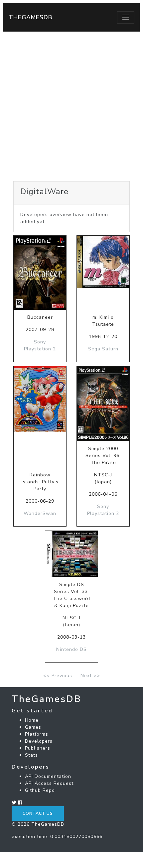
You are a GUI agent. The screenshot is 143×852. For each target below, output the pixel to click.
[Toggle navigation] (125, 17)
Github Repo (40, 790)
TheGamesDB (31, 17)
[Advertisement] (71, 106)
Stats (31, 755)
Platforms (36, 734)
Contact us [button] (38, 813)
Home (32, 720)
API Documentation (48, 776)
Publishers (37, 748)
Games (33, 727)
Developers (39, 741)
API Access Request (49, 783)
